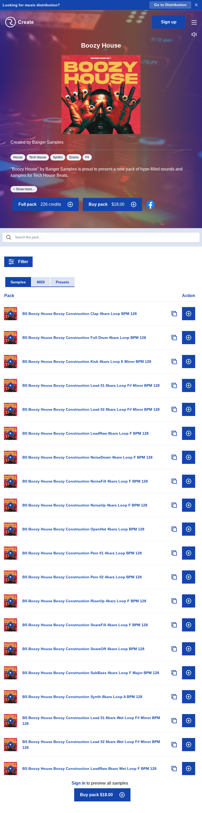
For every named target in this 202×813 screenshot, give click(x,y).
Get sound (188, 313)
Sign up (168, 22)
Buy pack (106, 204)
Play (10, 313)
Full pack (39, 204)
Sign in (78, 783)
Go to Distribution (170, 5)
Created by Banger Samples (37, 142)
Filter (23, 261)
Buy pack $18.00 (96, 794)
